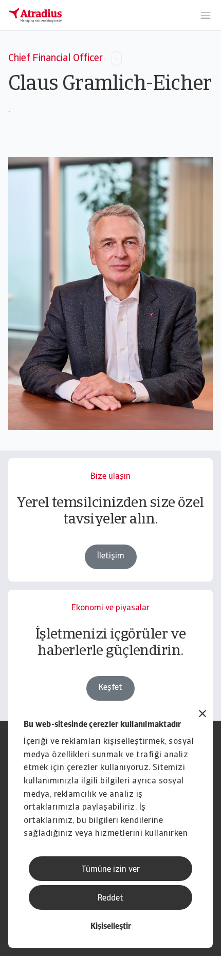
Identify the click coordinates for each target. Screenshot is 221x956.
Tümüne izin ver (110, 870)
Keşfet (110, 688)
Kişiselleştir (110, 927)
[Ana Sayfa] (35, 15)
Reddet (110, 898)
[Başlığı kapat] (202, 715)
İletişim (110, 556)
